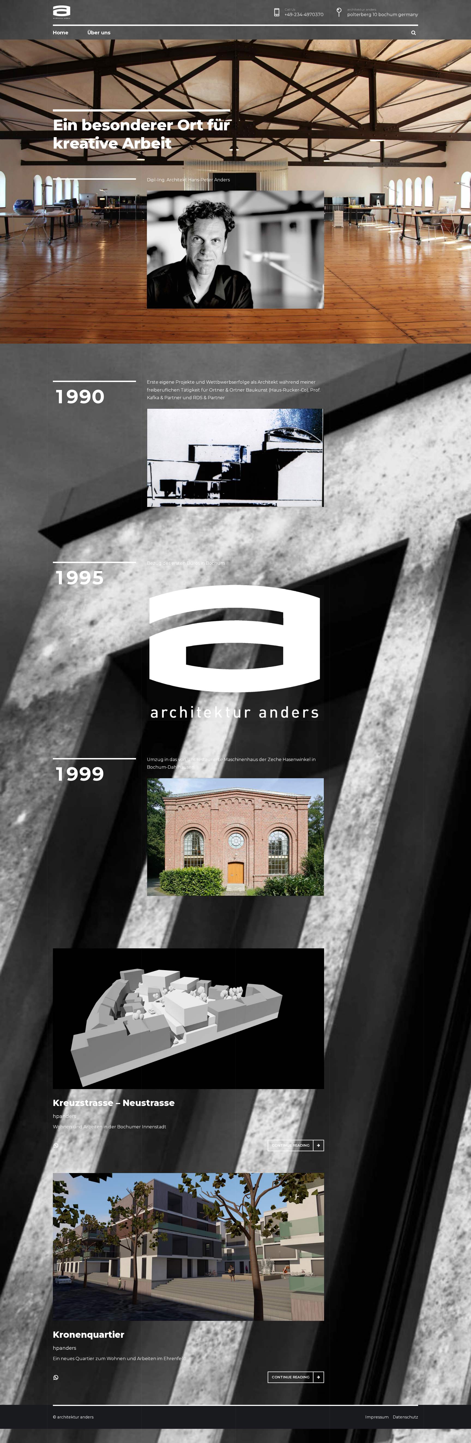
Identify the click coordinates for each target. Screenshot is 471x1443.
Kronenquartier (88, 1334)
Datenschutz (405, 1417)
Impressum (377, 1417)
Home (60, 33)
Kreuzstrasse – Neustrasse (114, 1103)
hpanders (64, 1116)
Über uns (98, 33)
